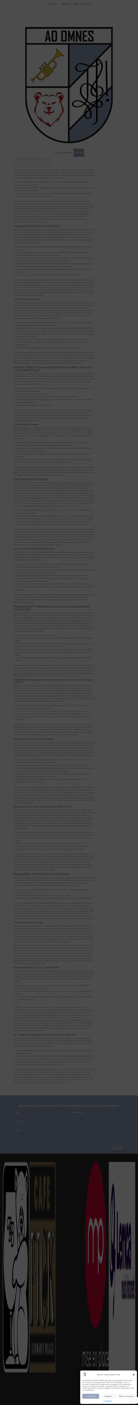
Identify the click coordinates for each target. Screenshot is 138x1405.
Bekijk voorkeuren (126, 1396)
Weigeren (108, 1396)
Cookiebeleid (107, 1401)
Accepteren (90, 1396)
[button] (134, 1375)
